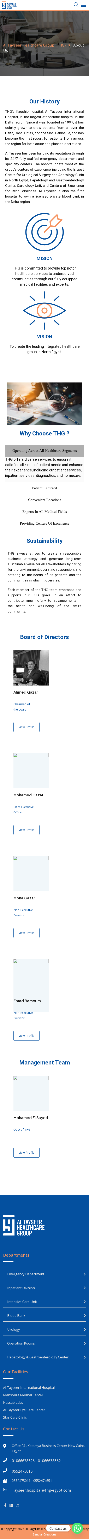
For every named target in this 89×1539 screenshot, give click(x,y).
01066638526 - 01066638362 (36, 1460)
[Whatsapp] (77, 1528)
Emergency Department (25, 1274)
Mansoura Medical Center (23, 1395)
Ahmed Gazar (25, 692)
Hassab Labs (13, 1402)
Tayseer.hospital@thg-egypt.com (41, 1490)
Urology (13, 1329)
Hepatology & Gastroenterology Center (38, 1357)
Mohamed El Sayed (30, 1118)
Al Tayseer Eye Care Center (24, 1410)
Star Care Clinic (14, 1417)
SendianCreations (44, 1534)
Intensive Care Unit (22, 1301)
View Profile (26, 727)
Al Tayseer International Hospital (29, 1387)
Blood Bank (16, 1315)
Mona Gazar (24, 898)
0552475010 (22, 1471)
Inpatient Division (21, 1288)
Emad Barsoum (27, 1001)
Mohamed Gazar (28, 795)
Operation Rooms (21, 1343)
